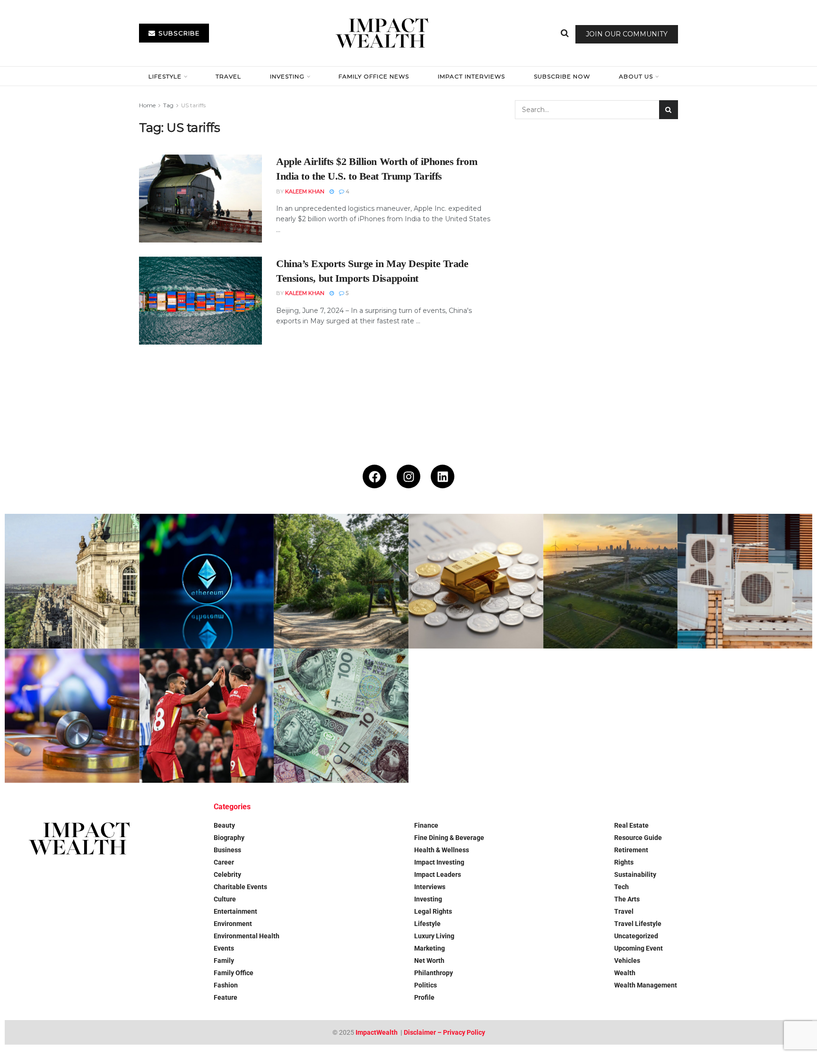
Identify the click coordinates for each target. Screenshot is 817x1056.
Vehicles (627, 960)
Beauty (224, 825)
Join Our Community (627, 34)
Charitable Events (240, 887)
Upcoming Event (638, 948)
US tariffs (193, 105)
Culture (225, 899)
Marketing (429, 948)
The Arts (627, 899)
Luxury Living (434, 936)
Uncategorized (636, 936)
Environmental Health (246, 936)
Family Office (233, 973)
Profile (424, 997)
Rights (624, 862)
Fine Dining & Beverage (449, 837)
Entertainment (235, 911)
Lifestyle (165, 76)
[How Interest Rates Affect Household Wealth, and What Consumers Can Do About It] (341, 716)
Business (227, 850)
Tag (168, 105)
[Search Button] (565, 33)
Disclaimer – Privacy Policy (444, 1032)
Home (147, 105)
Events (224, 948)
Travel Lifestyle (637, 923)
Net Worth (429, 960)
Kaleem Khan (304, 191)
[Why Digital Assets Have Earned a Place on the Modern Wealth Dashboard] (206, 581)
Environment (233, 923)
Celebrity (227, 874)
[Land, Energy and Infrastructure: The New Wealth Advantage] (610, 581)
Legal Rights (433, 911)
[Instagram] (408, 476)
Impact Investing (439, 862)
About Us (636, 76)
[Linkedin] (442, 476)
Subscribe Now (562, 76)
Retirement (631, 850)
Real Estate (631, 825)
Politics (425, 985)
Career (224, 862)
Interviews (429, 887)
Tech (621, 887)
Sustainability (635, 874)
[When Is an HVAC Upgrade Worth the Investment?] (745, 581)
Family (224, 960)
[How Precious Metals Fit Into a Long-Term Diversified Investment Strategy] (475, 581)
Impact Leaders (437, 874)
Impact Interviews (471, 76)
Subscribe (178, 33)
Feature (225, 997)
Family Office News (374, 76)
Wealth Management (645, 985)
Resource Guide (638, 837)
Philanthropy (433, 973)
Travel (228, 76)
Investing (287, 76)
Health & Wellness (441, 850)
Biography (229, 837)
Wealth (624, 973)
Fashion (226, 985)
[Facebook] (374, 476)
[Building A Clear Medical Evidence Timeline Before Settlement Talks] (72, 716)
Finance (426, 825)
